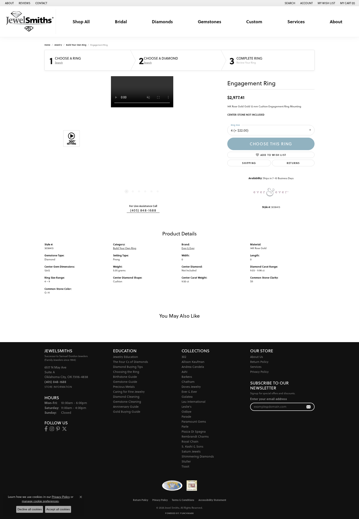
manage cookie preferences (40, 501)
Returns (293, 163)
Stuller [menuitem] (186, 461)
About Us (256, 357)
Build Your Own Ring (76, 44)
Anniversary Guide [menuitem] (126, 406)
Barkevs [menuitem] (187, 377)
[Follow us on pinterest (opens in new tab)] (58, 428)
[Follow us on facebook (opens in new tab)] (46, 428)
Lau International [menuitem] (193, 401)
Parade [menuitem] (186, 416)
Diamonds (162, 21)
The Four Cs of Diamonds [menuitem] (130, 362)
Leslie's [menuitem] (186, 406)
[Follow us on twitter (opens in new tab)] (64, 428)
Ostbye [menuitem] (186, 411)
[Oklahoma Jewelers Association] (192, 485)
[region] (142, 138)
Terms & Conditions (183, 500)
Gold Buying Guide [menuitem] (126, 411)
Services (296, 21)
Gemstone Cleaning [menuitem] (127, 401)
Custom (254, 21)
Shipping (249, 163)
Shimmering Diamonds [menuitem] (198, 456)
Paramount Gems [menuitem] (194, 421)
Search (59, 62)
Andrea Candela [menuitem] (193, 367)
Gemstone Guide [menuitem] (125, 381)
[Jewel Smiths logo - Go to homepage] (29, 21)
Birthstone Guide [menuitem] (125, 377)
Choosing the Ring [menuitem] (126, 372)
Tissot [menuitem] (185, 466)
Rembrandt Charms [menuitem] (195, 436)
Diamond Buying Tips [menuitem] (128, 367)
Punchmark (187, 513)
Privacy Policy (259, 372)
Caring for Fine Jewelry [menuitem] (129, 391)
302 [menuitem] (184, 357)
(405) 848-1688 (143, 210)
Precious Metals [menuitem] (124, 386)
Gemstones (209, 21)
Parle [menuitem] (185, 426)
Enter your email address (268, 399)
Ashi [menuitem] (184, 372)
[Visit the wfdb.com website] (172, 485)
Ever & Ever (188, 248)
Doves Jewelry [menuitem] (191, 386)
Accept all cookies (58, 509)
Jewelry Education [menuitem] (125, 357)
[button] (289, 3)
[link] (9, 3)
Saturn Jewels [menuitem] (191, 451)
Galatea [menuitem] (187, 396)
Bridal (121, 21)
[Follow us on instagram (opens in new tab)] (52, 428)
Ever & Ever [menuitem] (189, 391)
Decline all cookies (29, 509)
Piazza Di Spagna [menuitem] (194, 431)
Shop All (81, 21)
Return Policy (259, 362)
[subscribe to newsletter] (308, 406)
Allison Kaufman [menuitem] (193, 362)
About (336, 21)
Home (47, 44)
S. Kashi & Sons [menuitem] (192, 446)
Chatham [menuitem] (188, 381)
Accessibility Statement (212, 500)
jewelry (58, 44)
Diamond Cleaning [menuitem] (126, 396)
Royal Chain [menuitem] (190, 441)
